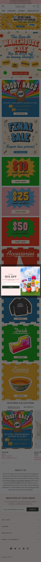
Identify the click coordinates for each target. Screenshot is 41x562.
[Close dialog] (39, 268)
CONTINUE (11, 287)
